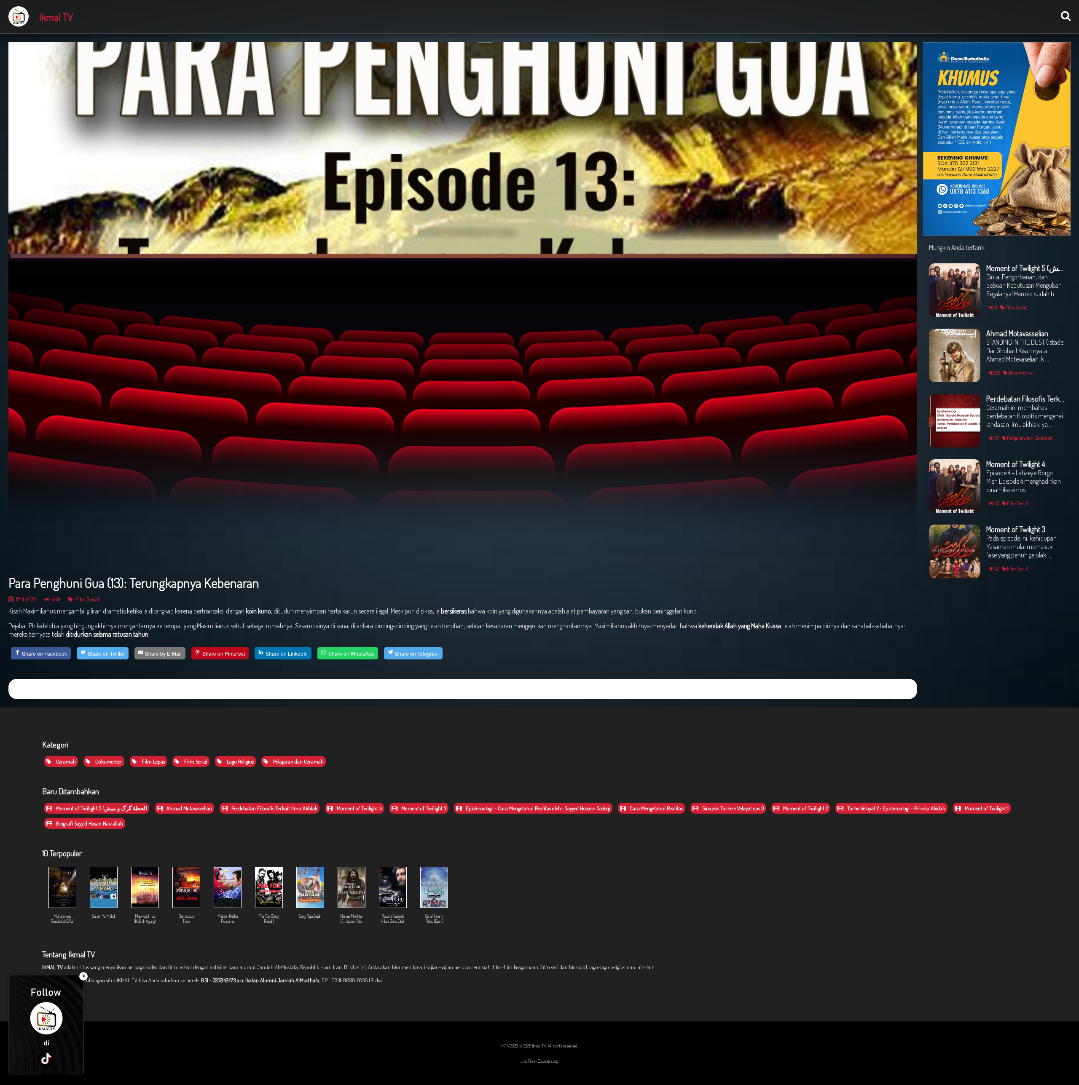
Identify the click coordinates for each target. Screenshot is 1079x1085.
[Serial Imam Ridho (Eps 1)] (434, 866)
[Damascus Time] (186, 866)
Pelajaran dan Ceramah (298, 761)
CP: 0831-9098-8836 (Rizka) (353, 980)
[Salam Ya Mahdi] (104, 866)
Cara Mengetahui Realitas (655, 808)
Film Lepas (152, 761)
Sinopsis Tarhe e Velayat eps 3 (732, 808)
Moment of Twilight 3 (423, 808)
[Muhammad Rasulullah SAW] (62, 866)
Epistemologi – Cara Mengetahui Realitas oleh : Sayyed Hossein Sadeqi (537, 808)
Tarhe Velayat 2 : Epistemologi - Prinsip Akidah (895, 808)
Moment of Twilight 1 (986, 808)
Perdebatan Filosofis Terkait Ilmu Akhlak (273, 808)
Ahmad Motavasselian (188, 808)
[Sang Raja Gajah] (310, 866)
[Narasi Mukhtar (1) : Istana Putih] (352, 866)
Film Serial (86, 599)
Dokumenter (108, 761)
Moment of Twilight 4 (359, 808)
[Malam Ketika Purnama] (228, 866)
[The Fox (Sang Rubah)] (269, 866)
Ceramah (65, 761)
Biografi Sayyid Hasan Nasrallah (89, 823)
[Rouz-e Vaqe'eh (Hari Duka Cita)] (393, 866)
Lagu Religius (239, 761)
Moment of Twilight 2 (805, 808)
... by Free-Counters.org (539, 1061)
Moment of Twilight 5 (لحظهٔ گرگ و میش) (101, 808)
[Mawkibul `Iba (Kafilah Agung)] (145, 866)
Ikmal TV (56, 17)
